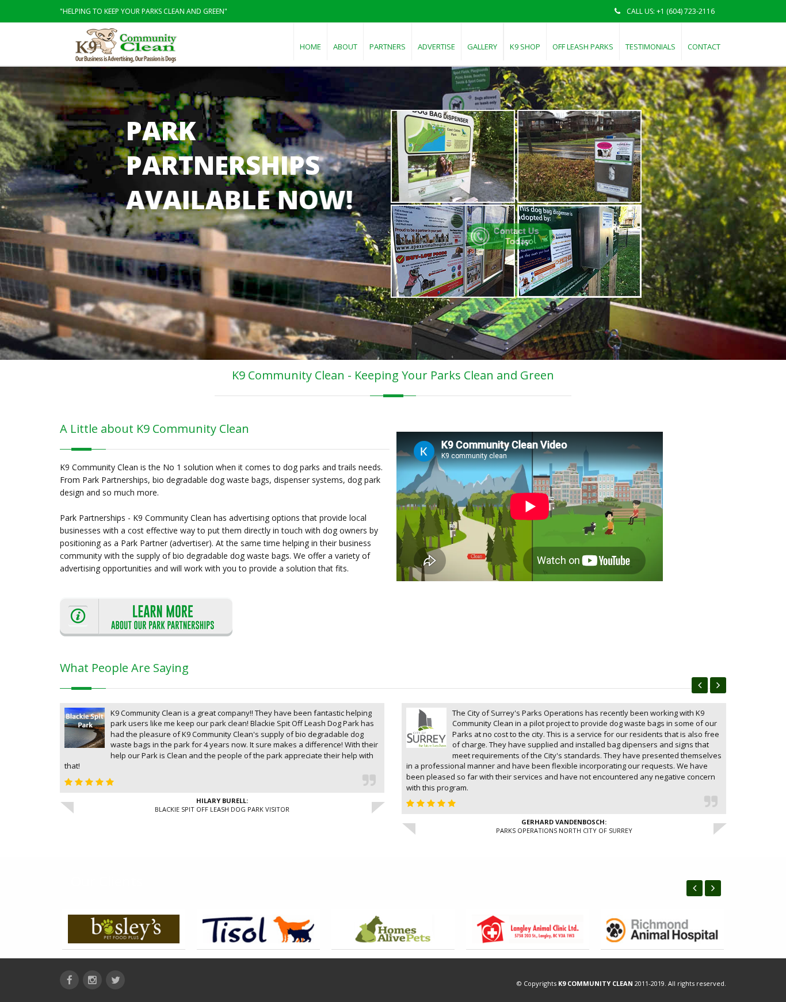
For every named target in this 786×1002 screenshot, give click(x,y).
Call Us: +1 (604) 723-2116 (670, 11)
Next (718, 685)
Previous (700, 685)
